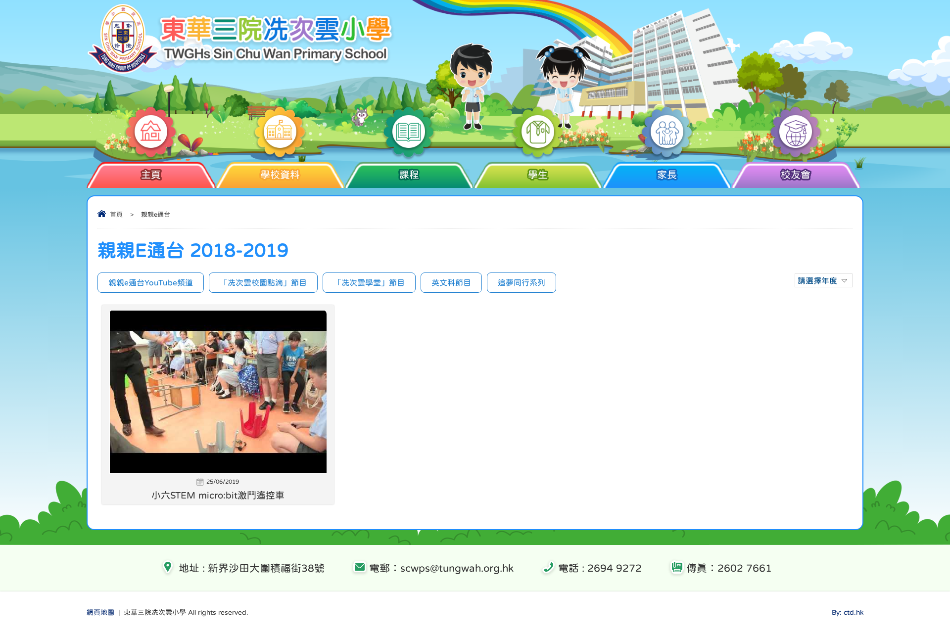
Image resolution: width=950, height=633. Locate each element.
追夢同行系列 (521, 282)
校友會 (795, 175)
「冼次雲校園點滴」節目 (263, 282)
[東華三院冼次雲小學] (242, 72)
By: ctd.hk (847, 612)
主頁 (151, 175)
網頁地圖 (100, 612)
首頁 (116, 214)
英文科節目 (451, 282)
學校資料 (280, 175)
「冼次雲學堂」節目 (369, 282)
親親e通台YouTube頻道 (150, 282)
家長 (667, 175)
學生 (538, 175)
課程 (409, 175)
